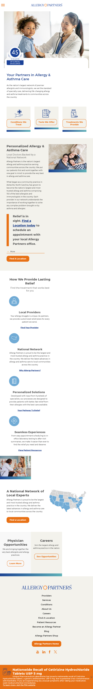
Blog (46, 631)
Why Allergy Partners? (30, 370)
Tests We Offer (46, 122)
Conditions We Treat (18, 123)
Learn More (15, 563)
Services (46, 600)
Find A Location (18, 258)
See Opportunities (46, 556)
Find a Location (18, 520)
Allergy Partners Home (46, 644)
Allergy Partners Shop (46, 636)
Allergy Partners (46, 7)
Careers (46, 613)
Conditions (46, 604)
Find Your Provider (30, 328)
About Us (46, 609)
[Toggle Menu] (3, 5)
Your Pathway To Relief (29, 410)
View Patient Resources (30, 450)
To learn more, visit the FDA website (19, 685)
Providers (46, 596)
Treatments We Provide (74, 123)
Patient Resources (46, 622)
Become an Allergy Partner (46, 627)
